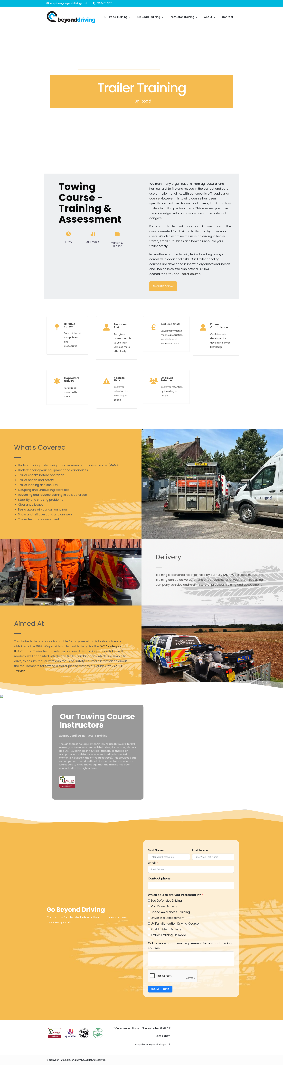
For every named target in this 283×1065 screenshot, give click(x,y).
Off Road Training (116, 17)
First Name (156, 850)
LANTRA (228, 575)
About (208, 17)
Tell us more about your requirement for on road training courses (190, 945)
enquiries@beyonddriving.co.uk (152, 1044)
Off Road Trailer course (183, 274)
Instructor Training (182, 17)
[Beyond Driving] (71, 17)
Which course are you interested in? (174, 895)
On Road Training (148, 17)
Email (152, 863)
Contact (227, 17)
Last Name (200, 850)
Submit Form (160, 989)
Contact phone (159, 878)
